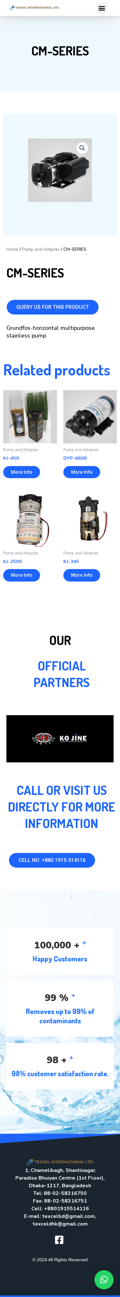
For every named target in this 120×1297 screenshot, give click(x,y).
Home (12, 249)
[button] (101, 8)
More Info (21, 472)
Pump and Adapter (41, 249)
